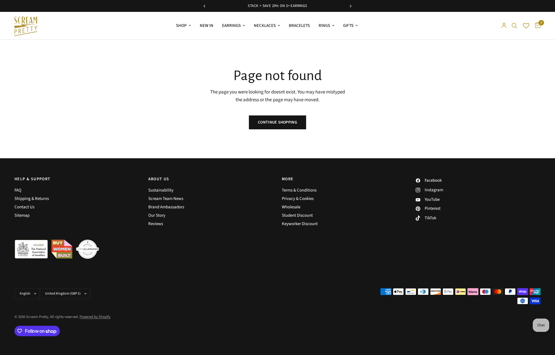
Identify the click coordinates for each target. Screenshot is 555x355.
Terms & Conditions (299, 190)
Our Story (156, 215)
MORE (288, 179)
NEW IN (206, 26)
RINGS (324, 26)
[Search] (514, 25)
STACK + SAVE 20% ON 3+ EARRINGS (277, 5)
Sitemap (21, 215)
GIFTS (348, 26)
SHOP (181, 26)
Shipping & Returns (31, 199)
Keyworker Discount (300, 224)
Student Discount (297, 215)
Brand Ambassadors (166, 207)
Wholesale (291, 207)
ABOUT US (158, 179)
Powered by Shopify (94, 316)
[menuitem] (183, 25)
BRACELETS (299, 26)
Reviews (155, 224)
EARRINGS (231, 26)
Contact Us (24, 207)
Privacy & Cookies (298, 199)
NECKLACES (265, 26)
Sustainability (160, 190)
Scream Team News (165, 199)
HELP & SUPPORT (32, 179)
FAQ (17, 190)
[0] (536, 25)
